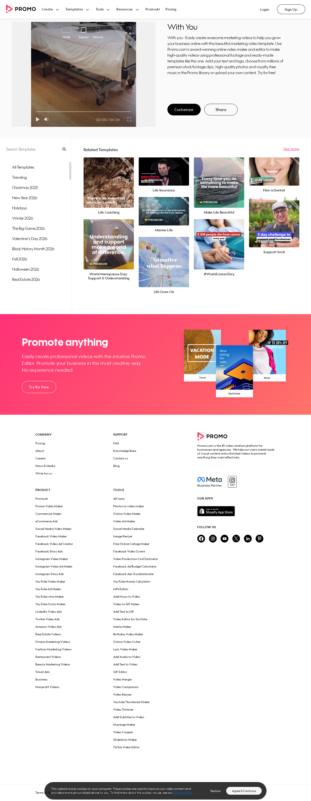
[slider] (36, 111)
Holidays (19, 208)
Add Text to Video (125, 664)
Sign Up (291, 9)
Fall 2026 (19, 259)
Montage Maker (124, 724)
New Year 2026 (24, 197)
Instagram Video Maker (51, 559)
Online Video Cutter (127, 642)
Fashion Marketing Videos (53, 649)
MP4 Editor (120, 589)
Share (221, 109)
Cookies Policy (183, 792)
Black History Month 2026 (33, 248)
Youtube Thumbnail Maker (131, 702)
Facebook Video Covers (129, 551)
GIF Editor (120, 672)
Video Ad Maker (124, 521)
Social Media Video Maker (53, 529)
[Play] (38, 119)
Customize (183, 109)
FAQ (116, 443)
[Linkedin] (248, 539)
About (39, 451)
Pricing (170, 9)
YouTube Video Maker (50, 581)
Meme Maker (122, 627)
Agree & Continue (244, 791)
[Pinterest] (259, 539)
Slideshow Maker (125, 739)
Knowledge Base (124, 451)
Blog (116, 466)
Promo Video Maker (49, 506)
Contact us (120, 458)
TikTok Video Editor (126, 747)
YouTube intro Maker (49, 596)
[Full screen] (129, 119)
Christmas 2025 (25, 187)
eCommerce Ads (46, 521)
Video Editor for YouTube (130, 619)
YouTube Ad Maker (48, 589)
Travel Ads (42, 672)
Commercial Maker (48, 514)
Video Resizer (122, 694)
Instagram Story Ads (49, 574)
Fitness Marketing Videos (52, 642)
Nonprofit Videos (47, 687)
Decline (215, 791)
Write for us (43, 473)
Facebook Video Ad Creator (54, 544)
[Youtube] (224, 539)
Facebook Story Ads (49, 551)
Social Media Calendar (129, 529)
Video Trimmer (123, 709)
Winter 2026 (22, 218)
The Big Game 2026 (28, 228)
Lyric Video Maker (125, 649)
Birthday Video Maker (128, 634)
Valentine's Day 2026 (29, 238)
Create (47, 9)
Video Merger (122, 679)
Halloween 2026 (25, 269)
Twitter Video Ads (47, 619)
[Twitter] (236, 539)
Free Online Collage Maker (131, 544)
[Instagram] (232, 482)
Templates (74, 9)
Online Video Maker (127, 514)
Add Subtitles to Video (128, 717)
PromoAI (153, 9)
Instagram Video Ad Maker (53, 566)
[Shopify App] (236, 511)
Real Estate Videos (48, 634)
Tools (100, 9)
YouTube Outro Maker (50, 604)
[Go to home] (24, 9)
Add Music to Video (126, 596)
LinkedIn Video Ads (48, 611)
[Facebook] (209, 482)
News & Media (45, 466)
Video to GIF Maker (126, 604)
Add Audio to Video (126, 657)
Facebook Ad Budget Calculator (135, 566)
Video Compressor (125, 687)
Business (41, 679)
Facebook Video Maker (51, 536)
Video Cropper (123, 732)
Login (264, 9)
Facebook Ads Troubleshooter (133, 574)
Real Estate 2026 (26, 279)
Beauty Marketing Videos (52, 664)
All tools (119, 498)
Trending (19, 177)
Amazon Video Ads (48, 627)
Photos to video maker (128, 506)
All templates (23, 167)
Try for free (39, 387)
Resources (124, 9)
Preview (108, 177)
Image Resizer (122, 536)
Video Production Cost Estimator (135, 559)
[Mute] (47, 119)
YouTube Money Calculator (131, 581)
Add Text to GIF (123, 611)
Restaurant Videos (48, 657)
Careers (40, 458)
